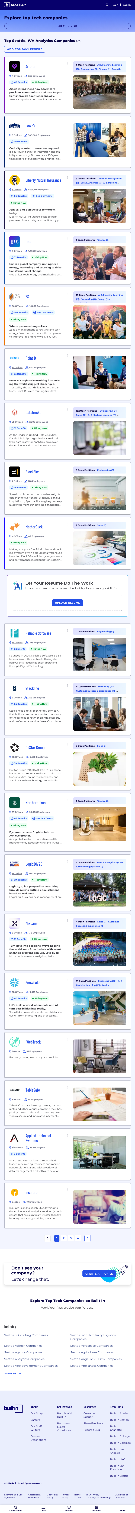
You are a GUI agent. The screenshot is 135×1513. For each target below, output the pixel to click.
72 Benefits (20, 257)
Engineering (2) (105, 631)
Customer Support (89, 1415)
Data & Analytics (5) (91, 182)
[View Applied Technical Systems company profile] (68, 1154)
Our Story (37, 1413)
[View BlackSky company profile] (68, 488)
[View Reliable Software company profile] (68, 650)
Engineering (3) (105, 470)
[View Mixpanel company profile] (68, 942)
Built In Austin (119, 1413)
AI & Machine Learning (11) (102, 415)
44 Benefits (20, 818)
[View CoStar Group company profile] (68, 764)
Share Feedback (93, 1423)
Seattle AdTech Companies (23, 1345)
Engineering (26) (107, 981)
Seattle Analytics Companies (24, 1359)
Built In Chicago (120, 1436)
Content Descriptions (38, 1438)
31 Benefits (20, 428)
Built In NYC (117, 1459)
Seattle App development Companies (31, 1365)
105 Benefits (20, 141)
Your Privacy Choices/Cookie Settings (99, 1496)
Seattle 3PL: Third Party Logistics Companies (93, 1337)
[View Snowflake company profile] (68, 1001)
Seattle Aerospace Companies (91, 1345)
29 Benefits (20, 879)
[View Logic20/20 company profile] (68, 883)
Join (115, 4)
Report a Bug (91, 1429)
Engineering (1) (89, 69)
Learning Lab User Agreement (13, 1496)
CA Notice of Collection (121, 1496)
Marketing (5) (105, 686)
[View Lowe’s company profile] (68, 142)
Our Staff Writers (36, 1428)
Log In (127, 4)
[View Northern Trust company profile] (68, 822)
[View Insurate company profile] (68, 1205)
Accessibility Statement (34, 1496)
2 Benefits (19, 649)
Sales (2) (101, 525)
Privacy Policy (65, 1496)
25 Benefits (20, 373)
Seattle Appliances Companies (91, 1365)
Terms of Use (77, 1496)
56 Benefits (20, 196)
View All (11, 1373)
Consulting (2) (88, 299)
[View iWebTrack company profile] (68, 1054)
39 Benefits (20, 763)
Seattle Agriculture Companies (92, 1352)
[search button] (107, 5)
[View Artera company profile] (68, 85)
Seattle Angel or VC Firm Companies (96, 1359)
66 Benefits (20, 82)
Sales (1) (116, 69)
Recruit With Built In (65, 1415)
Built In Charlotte (116, 1428)
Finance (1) (105, 69)
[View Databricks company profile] (68, 431)
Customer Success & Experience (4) (95, 690)
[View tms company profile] (68, 258)
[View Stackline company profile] (68, 707)
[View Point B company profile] (68, 374)
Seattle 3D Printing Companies (26, 1335)
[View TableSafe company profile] (68, 1103)
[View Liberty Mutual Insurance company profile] (68, 200)
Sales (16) (81, 415)
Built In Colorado (120, 1442)
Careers (35, 1419)
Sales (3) (101, 746)
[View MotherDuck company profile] (68, 543)
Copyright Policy (52, 1496)
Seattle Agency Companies (23, 1352)
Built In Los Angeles (117, 1451)
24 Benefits (20, 704)
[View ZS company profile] (68, 316)
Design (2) (103, 299)
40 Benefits (20, 998)
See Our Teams (44, 196)
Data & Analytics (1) (107, 862)
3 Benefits (19, 1153)
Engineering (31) (108, 410)
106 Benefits (21, 312)
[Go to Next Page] (87, 1238)
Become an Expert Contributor (64, 1427)
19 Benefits (20, 487)
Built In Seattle (119, 1475)
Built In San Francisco (117, 1467)
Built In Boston (119, 1419)
